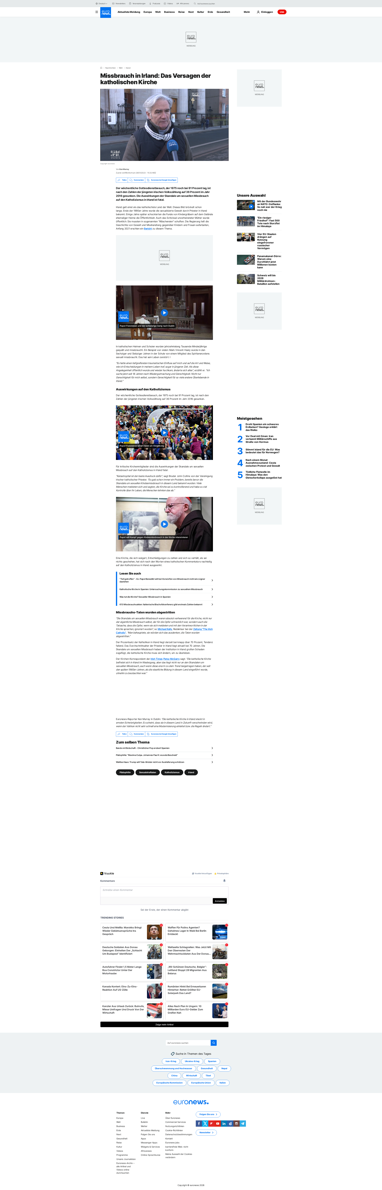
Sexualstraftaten (147, 772)
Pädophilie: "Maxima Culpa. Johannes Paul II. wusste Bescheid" (147, 755)
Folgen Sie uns (148, 1134)
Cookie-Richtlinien (174, 1130)
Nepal (224, 1068)
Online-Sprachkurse (150, 1155)
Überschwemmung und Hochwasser (173, 1068)
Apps (143, 1138)
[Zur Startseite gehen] (105, 12)
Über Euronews (172, 1118)
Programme (122, 1155)
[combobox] (209, 3)
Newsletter (205, 1132)
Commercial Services (175, 1122)
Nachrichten (110, 68)
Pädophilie (125, 772)
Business (169, 11)
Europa (148, 11)
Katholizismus (172, 772)
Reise (181, 11)
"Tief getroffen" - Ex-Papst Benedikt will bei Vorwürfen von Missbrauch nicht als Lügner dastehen (162, 580)
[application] (164, 125)
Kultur (200, 11)
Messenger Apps (149, 1142)
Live (282, 12)
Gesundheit (223, 11)
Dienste (144, 1112)
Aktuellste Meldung (129, 11)
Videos (119, 1150)
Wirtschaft (191, 1075)
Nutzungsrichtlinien (174, 1126)
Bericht (148, 228)
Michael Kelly (165, 629)
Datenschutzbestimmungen (178, 1134)
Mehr (168, 1112)
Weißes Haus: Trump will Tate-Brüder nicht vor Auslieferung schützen (150, 762)
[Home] (101, 68)
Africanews (146, 1150)
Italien (223, 1082)
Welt (158, 11)
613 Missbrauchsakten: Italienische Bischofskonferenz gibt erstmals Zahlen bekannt (161, 604)
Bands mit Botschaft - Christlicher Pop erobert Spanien (143, 748)
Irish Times (156, 658)
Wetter (144, 1126)
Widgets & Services (150, 1146)
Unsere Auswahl (251, 195)
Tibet (208, 1075)
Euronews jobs (172, 1142)
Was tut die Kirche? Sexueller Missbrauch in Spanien (145, 597)
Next (191, 11)
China (174, 1075)
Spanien (212, 1061)
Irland (128, 68)
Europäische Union (201, 1082)
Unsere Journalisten (126, 1159)
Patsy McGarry (171, 658)
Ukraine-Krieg (192, 1061)
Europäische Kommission (169, 1082)
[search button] (194, 3)
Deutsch (102, 3)
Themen (120, 1112)
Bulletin (144, 1122)
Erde (210, 11)
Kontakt (169, 1138)
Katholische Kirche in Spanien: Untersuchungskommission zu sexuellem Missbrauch (161, 589)
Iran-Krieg (171, 1061)
